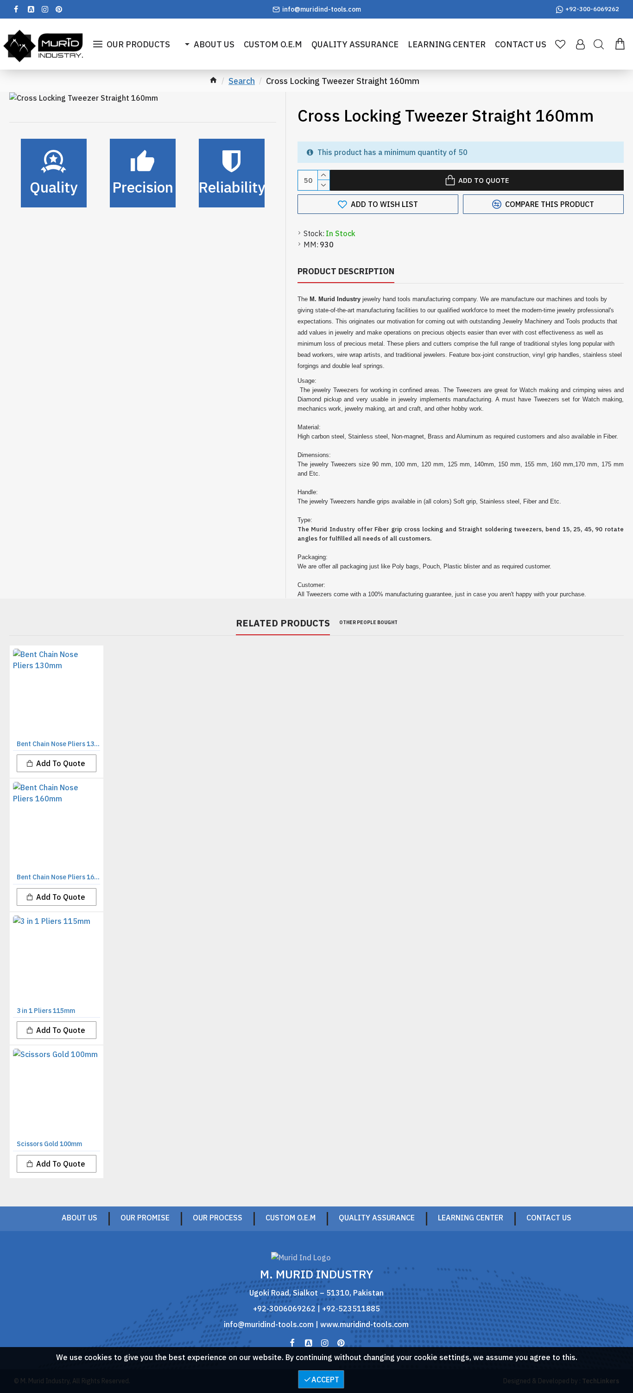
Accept (325, 1379)
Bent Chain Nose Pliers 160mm (58, 877)
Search (241, 81)
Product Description (346, 271)
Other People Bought (368, 622)
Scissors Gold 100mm (49, 1144)
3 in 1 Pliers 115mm (46, 1010)
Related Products (283, 623)
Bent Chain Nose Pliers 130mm (58, 744)
